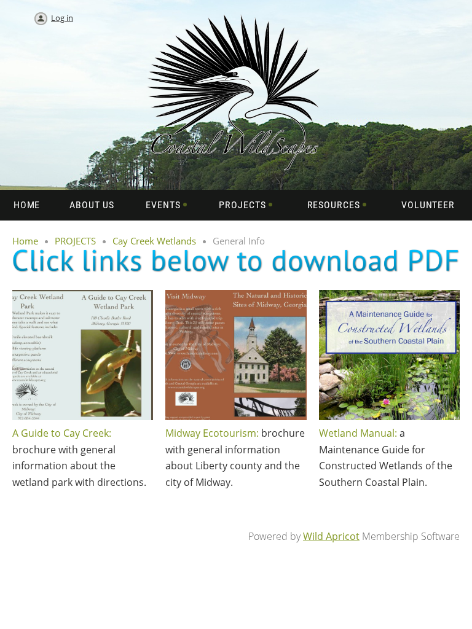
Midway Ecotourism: (212, 433)
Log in (62, 17)
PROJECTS (75, 241)
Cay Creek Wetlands (154, 241)
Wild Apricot (331, 536)
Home (25, 241)
